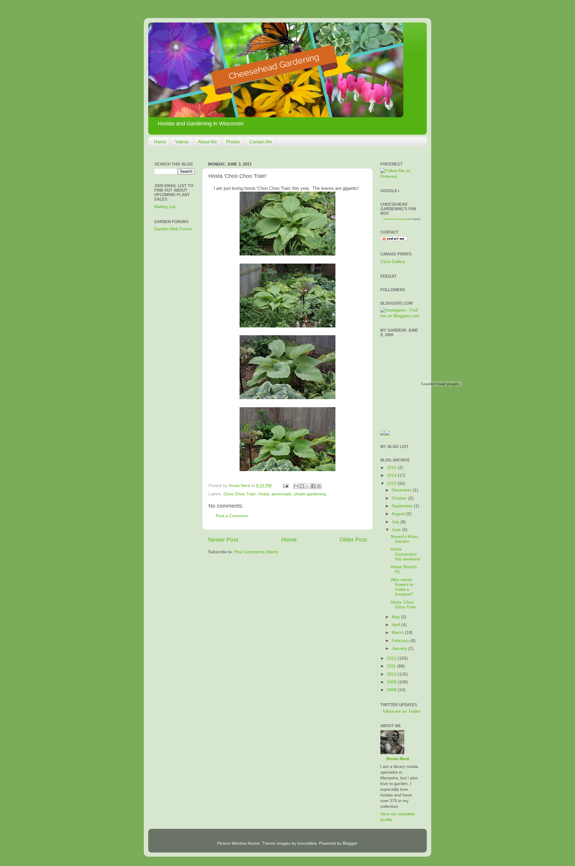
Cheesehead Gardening (395, 219)
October (400, 498)
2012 (392, 658)
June (397, 529)
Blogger (350, 843)
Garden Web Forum (173, 229)
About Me (207, 141)
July (396, 522)
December (402, 490)
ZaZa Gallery (392, 261)
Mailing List (164, 207)
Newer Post (223, 539)
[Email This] (296, 486)
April (396, 625)
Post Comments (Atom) (256, 552)
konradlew (307, 843)
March (398, 632)
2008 (392, 690)
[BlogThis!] (302, 486)
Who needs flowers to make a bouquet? (402, 587)
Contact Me (260, 141)
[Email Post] (285, 485)
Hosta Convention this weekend (405, 554)
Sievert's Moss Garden (404, 539)
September (403, 506)
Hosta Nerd (397, 759)
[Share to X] (308, 486)
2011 (392, 666)
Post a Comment (232, 516)
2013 (392, 483)
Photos (233, 141)
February (401, 640)
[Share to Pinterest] (319, 486)
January (400, 648)
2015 (392, 467)
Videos (182, 141)
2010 (392, 674)
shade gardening (310, 494)
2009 (392, 682)
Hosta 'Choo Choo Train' (404, 604)
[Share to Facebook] (313, 486)
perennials (281, 494)
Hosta (263, 494)
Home (160, 141)
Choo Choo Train (239, 494)
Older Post (353, 539)
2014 (392, 475)
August (399, 514)
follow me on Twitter (402, 711)
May (396, 617)
